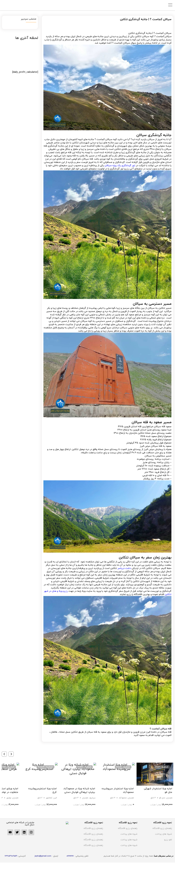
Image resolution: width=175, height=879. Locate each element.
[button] (11, 754)
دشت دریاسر (124, 568)
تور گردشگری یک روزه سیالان (120, 165)
